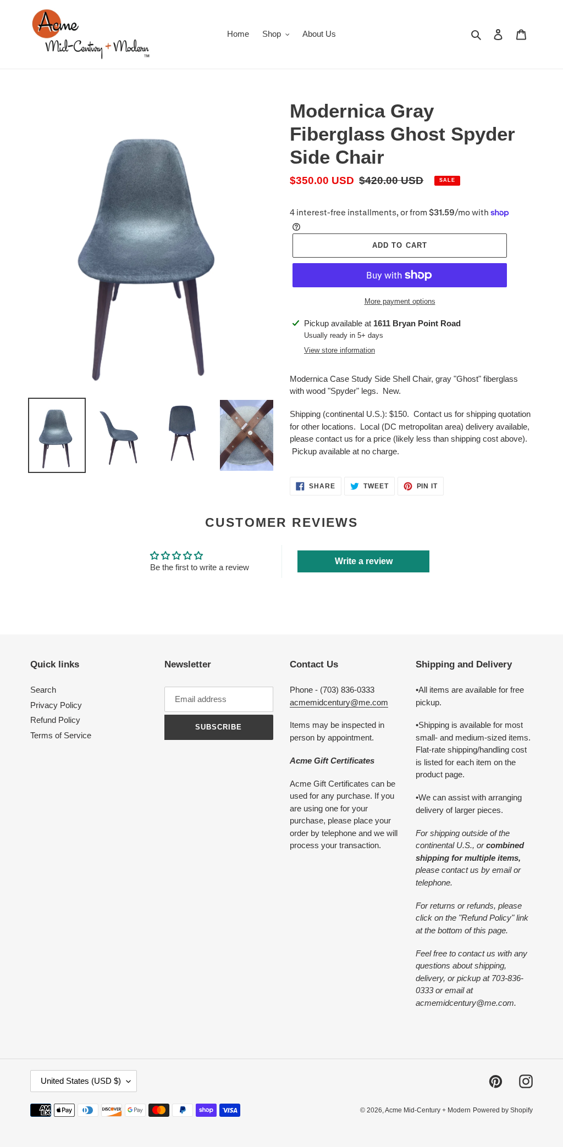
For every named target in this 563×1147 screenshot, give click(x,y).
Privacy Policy (56, 705)
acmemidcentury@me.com (339, 702)
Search (43, 689)
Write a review (364, 561)
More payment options (400, 301)
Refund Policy (55, 720)
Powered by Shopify (503, 1110)
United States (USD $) (81, 1080)
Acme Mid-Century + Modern (428, 1110)
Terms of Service (60, 735)
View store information (339, 350)
